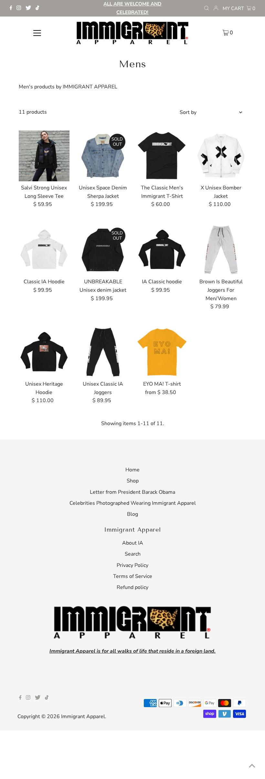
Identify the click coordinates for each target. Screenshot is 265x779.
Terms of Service (132, 576)
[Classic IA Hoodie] (44, 250)
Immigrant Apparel (83, 716)
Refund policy (132, 587)
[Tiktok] (37, 8)
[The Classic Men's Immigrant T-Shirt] (162, 156)
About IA (132, 543)
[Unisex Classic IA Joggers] (103, 352)
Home (132, 469)
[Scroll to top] (252, 766)
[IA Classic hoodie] (162, 250)
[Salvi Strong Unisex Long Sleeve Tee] (44, 156)
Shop (133, 480)
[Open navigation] (37, 32)
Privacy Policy (132, 565)
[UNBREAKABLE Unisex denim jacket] (103, 250)
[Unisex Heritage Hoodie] (44, 352)
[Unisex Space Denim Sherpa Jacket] (103, 156)
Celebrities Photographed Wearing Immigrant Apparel (132, 503)
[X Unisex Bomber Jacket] (221, 156)
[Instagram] (19, 8)
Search (133, 554)
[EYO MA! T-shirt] (162, 352)
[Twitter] (28, 8)
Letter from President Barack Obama (132, 492)
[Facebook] (11, 8)
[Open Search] (206, 8)
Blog (132, 514)
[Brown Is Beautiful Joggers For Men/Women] (221, 250)
